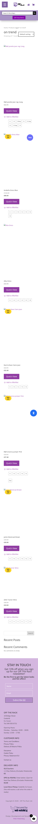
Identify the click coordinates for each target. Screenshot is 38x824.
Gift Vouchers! (19, 18)
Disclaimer (7, 751)
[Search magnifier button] (34, 13)
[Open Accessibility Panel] (33, 413)
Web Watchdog (19, 819)
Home (6, 28)
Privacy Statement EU (11, 756)
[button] (11, 116)
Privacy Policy (9, 744)
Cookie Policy (8, 753)
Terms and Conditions (11, 741)
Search (30, 633)
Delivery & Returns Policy (13, 746)
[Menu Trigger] (5, 4)
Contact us (7, 760)
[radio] (10, 121)
